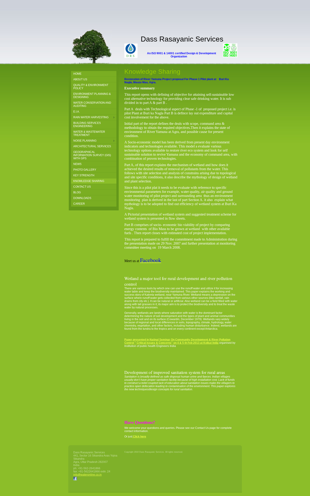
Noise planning (84, 140)
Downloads (82, 198)
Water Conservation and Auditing (92, 104)
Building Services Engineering (87, 124)
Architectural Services (92, 146)
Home (77, 73)
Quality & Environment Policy (90, 86)
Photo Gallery (84, 169)
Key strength (83, 175)
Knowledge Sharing (88, 181)
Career (79, 203)
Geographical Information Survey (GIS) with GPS (92, 155)
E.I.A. (76, 111)
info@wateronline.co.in (87, 474)
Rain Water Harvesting (90, 117)
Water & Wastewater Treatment (89, 133)
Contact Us (82, 186)
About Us (80, 79)
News (77, 164)
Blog (77, 192)
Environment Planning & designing (92, 95)
